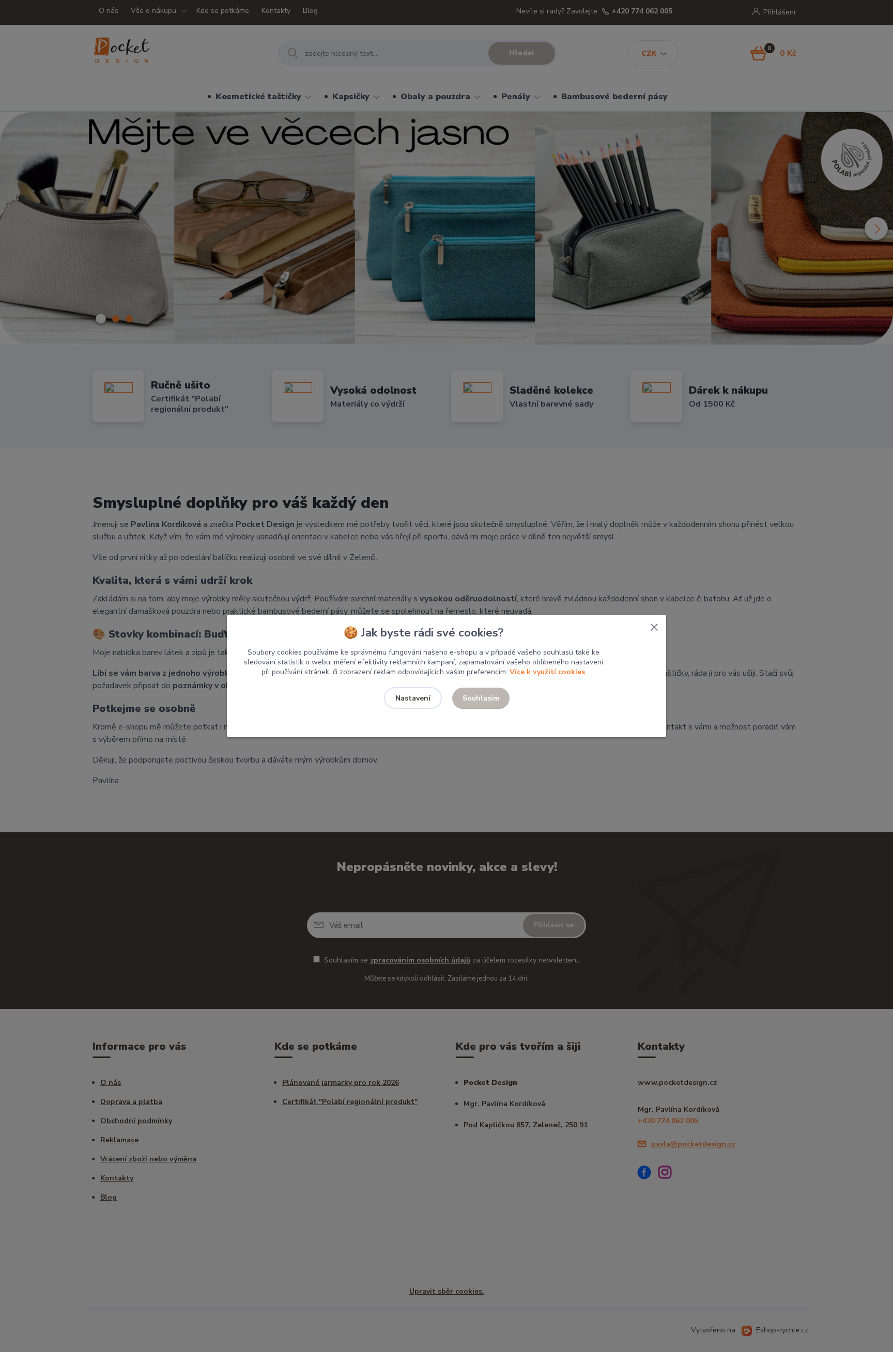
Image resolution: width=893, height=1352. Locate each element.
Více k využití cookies (547, 672)
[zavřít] (654, 625)
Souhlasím (481, 698)
